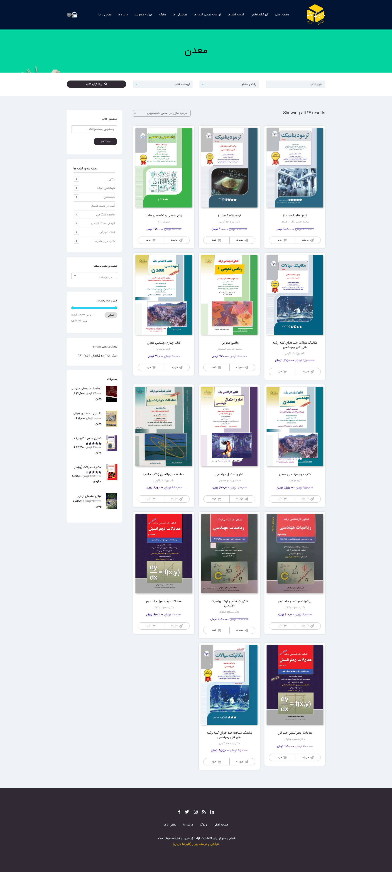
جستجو (105, 141)
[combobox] (94, 276)
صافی (111, 315)
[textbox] (94, 277)
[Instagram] (196, 812)
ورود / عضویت (143, 14)
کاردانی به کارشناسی (103, 223)
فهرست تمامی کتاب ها (207, 14)
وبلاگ (162, 14)
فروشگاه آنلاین (259, 14)
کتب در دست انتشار (103, 205)
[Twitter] (187, 812)
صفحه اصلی (282, 14)
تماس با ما (104, 14)
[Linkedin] (212, 812)
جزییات (305, 240)
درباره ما (123, 14)
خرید (279, 240)
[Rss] (204, 812)
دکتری (111, 179)
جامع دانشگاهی (105, 214)
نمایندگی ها (180, 14)
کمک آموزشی (107, 232)
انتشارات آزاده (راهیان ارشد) (100, 355)
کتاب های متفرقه (105, 241)
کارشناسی (109, 197)
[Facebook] (179, 812)
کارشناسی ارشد (106, 188)
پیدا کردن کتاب (95, 84)
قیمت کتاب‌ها (236, 14)
